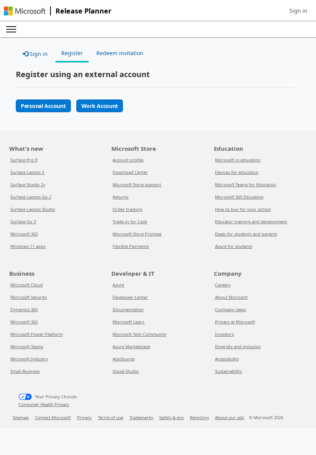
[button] (298, 11)
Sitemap (21, 417)
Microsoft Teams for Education (245, 184)
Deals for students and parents (246, 234)
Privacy (84, 417)
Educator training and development (251, 221)
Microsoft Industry (29, 359)
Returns (120, 197)
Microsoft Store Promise (137, 234)
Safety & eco (171, 417)
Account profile (128, 160)
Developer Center (130, 297)
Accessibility (227, 359)
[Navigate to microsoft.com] (24, 11)
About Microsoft (231, 297)
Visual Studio (126, 371)
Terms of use (110, 417)
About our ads (229, 417)
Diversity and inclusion (238, 346)
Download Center (130, 172)
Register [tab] (72, 53)
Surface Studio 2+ (27, 184)
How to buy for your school (243, 209)
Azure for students (233, 246)
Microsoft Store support (137, 184)
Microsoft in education (238, 160)
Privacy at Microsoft (235, 322)
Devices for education (237, 172)
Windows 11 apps (27, 246)
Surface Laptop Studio (32, 209)
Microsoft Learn (129, 322)
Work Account (99, 106)
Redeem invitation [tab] (119, 53)
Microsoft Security (28, 297)
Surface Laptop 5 (27, 172)
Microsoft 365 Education (239, 197)
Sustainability (228, 371)
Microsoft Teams (26, 346)
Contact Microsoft (53, 417)
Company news (230, 309)
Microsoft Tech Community (139, 334)
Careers (222, 285)
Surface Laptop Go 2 (30, 197)
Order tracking (128, 209)
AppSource (123, 359)
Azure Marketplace (131, 346)
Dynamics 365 (24, 309)
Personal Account (43, 106)
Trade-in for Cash (130, 221)
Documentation (128, 309)
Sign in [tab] (38, 53)
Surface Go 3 (23, 221)
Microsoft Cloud (26, 285)
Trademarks (141, 417)
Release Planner (83, 10)
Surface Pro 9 (23, 160)
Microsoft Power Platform (36, 334)
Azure (118, 285)
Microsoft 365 (24, 234)
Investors (224, 334)
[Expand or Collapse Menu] (11, 29)
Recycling (199, 417)
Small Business (25, 371)
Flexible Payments (131, 246)
